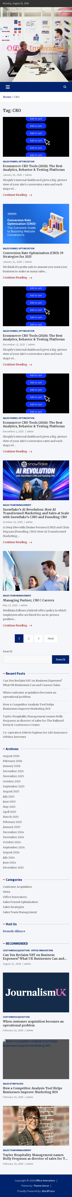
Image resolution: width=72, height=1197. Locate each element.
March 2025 (11, 817)
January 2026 (12, 766)
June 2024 (9, 862)
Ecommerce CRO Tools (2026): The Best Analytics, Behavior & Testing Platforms (34, 168)
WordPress (48, 1191)
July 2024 (9, 857)
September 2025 (14, 786)
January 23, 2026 (12, 175)
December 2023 (13, 867)
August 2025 (11, 791)
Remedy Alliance (14, 931)
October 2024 (12, 842)
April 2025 (9, 812)
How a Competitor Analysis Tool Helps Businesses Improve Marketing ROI (32, 1090)
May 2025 (9, 807)
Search (7, 651)
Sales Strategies (13, 907)
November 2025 (13, 776)
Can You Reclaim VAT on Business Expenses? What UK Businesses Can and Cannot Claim (33, 958)
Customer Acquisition (17, 887)
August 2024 (11, 852)
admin (28, 175)
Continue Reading (15, 195)
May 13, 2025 (10, 605)
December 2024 (13, 832)
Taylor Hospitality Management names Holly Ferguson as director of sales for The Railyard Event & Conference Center (33, 721)
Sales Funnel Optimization (18, 161)
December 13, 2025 (14, 344)
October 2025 (12, 781)
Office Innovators (15, 897)
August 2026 (11, 756)
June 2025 (9, 801)
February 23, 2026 (13, 1030)
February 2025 (12, 822)
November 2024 (13, 837)
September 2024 (14, 847)
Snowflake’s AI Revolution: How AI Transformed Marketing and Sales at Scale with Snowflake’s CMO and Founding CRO (36, 513)
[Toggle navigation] (8, 87)
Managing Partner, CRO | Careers (28, 600)
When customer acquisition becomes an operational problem (33, 1023)
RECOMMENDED (17, 943)
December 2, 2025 (13, 431)
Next (51, 638)
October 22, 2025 (13, 522)
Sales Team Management (17, 504)
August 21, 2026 (12, 963)
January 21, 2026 (12, 261)
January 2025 (11, 827)
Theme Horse (41, 1185)
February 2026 (12, 761)
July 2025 (9, 796)
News (6, 892)
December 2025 (13, 771)
